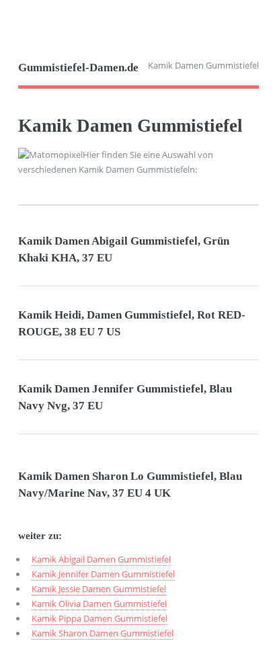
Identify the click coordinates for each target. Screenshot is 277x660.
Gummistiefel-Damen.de (78, 67)
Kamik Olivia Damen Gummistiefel (99, 603)
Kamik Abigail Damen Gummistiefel (101, 559)
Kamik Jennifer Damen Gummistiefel (103, 574)
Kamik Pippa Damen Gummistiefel (99, 618)
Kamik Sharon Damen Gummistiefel (102, 633)
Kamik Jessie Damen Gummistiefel (99, 589)
